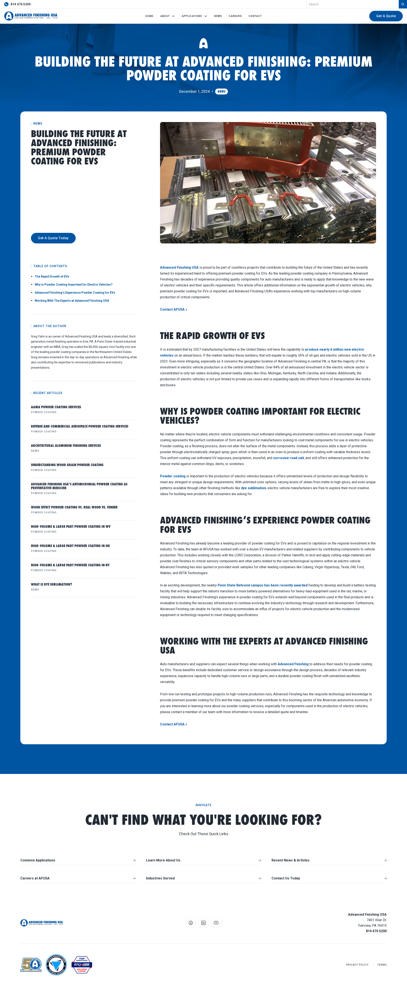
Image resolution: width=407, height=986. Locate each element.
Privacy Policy (357, 965)
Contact (255, 16)
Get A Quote (386, 16)
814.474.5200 (21, 4)
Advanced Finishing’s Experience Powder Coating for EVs (75, 292)
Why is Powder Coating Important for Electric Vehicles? (74, 284)
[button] (167, 16)
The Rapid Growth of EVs (52, 276)
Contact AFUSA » (173, 309)
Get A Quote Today (53, 238)
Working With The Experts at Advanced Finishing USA (72, 300)
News (218, 16)
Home (149, 16)
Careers (235, 16)
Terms (382, 965)
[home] (30, 16)
